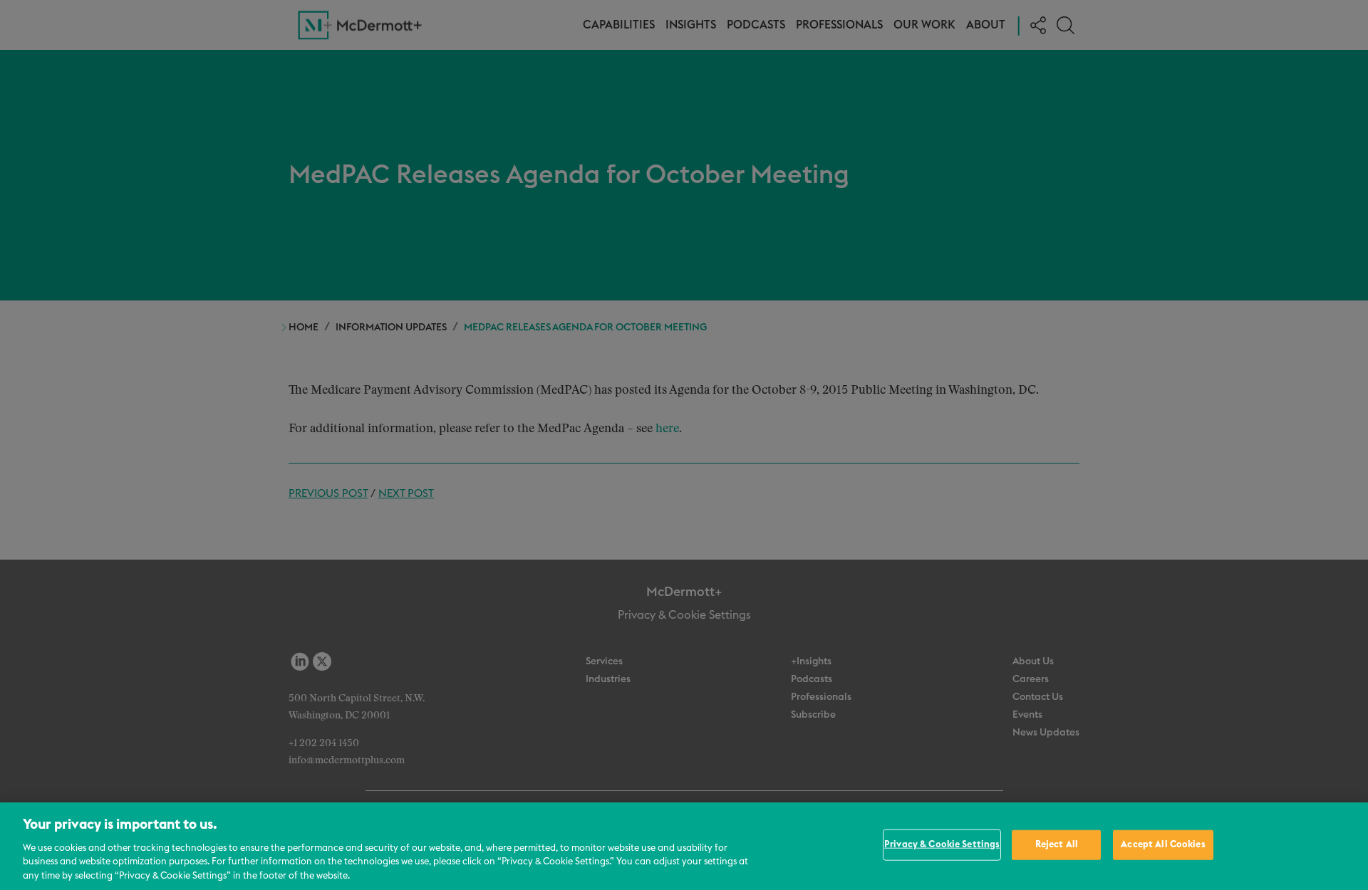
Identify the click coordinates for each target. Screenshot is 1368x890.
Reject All (1056, 844)
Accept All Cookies (1163, 844)
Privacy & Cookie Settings (942, 844)
